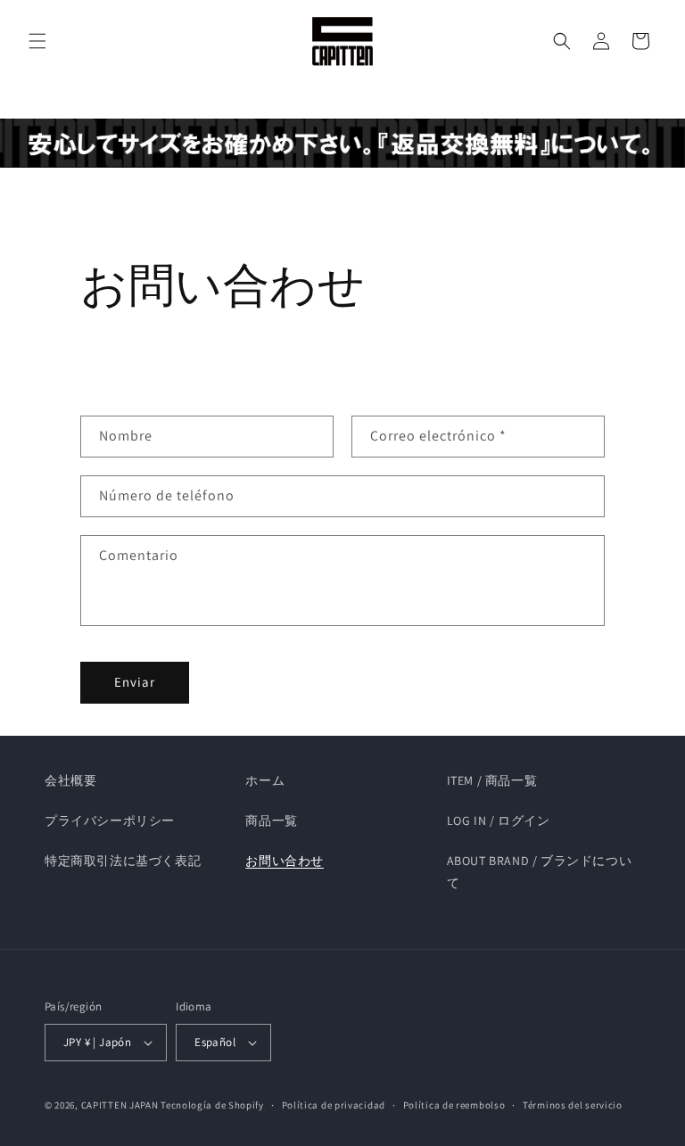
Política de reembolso (454, 1105)
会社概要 (70, 780)
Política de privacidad (333, 1105)
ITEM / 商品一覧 (492, 780)
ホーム (265, 780)
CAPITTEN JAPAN (120, 1105)
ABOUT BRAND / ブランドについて (539, 872)
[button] (37, 41)
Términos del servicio (573, 1105)
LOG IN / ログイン (498, 820)
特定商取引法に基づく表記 (123, 861)
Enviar (134, 681)
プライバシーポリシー (110, 820)
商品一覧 (271, 820)
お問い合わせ (284, 861)
